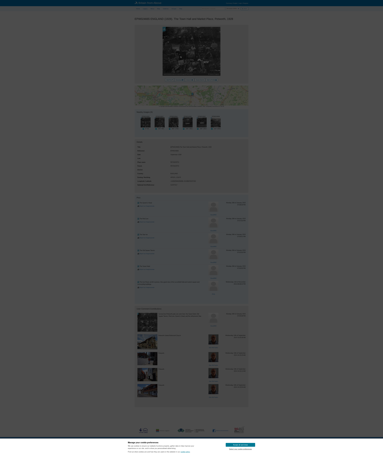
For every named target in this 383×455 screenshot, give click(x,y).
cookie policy (185, 452)
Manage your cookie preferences (143, 442)
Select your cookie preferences (240, 449)
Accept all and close (240, 445)
